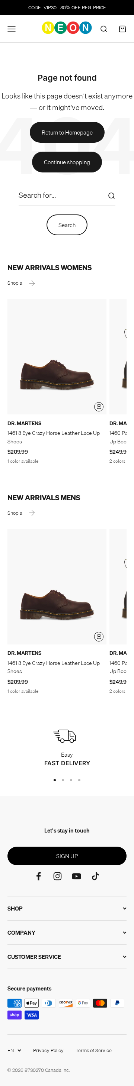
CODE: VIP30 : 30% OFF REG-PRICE (67, 7)
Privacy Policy (48, 1050)
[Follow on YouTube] (76, 876)
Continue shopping (67, 162)
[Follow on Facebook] (39, 876)
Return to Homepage (67, 132)
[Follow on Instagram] (57, 876)
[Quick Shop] (99, 407)
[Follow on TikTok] (95, 876)
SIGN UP (67, 855)
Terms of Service (94, 1050)
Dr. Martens (24, 423)
